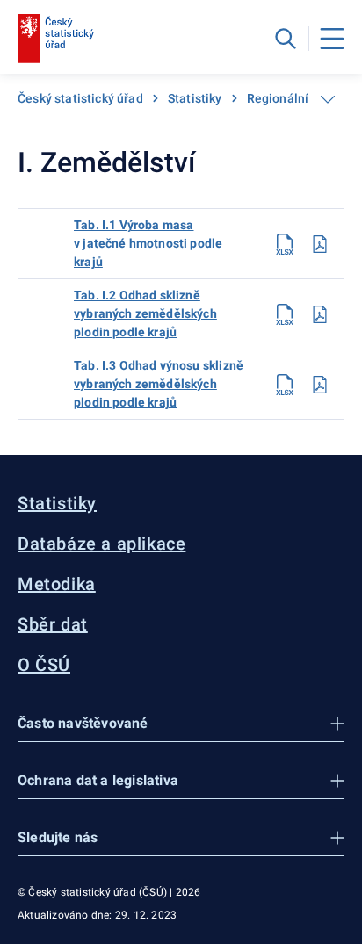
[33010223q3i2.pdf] (319, 314)
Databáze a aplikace (101, 543)
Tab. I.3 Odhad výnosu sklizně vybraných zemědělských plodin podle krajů (158, 383)
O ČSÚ (44, 664)
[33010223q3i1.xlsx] (284, 244)
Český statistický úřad (80, 98)
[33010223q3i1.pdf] (319, 244)
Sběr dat (53, 624)
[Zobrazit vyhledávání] (285, 38)
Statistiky (195, 98)
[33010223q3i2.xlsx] (284, 314)
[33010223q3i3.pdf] (319, 384)
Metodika (57, 584)
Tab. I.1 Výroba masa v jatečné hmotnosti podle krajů (148, 243)
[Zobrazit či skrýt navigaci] (327, 99)
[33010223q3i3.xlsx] (284, 384)
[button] (181, 724)
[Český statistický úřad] (56, 38)
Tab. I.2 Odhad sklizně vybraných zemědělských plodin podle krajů (145, 313)
